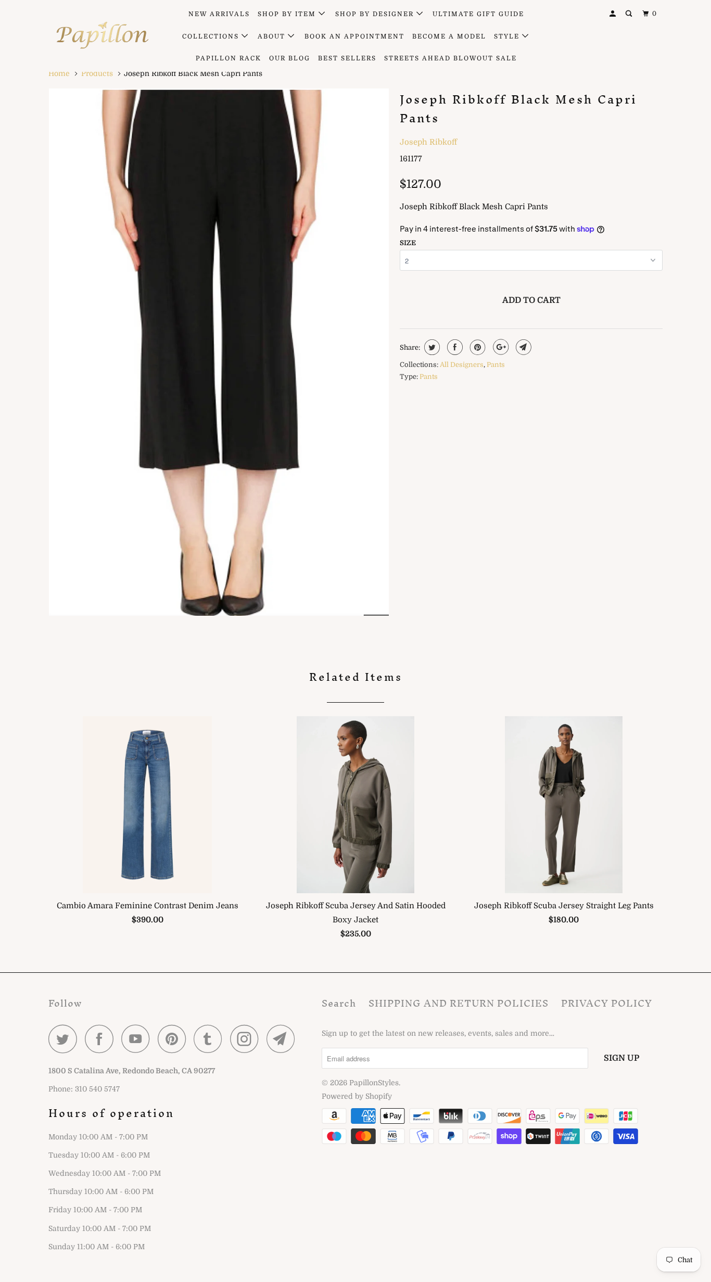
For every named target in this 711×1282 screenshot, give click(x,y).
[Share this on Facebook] (454, 347)
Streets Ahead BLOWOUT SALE (450, 58)
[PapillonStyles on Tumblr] (211, 1038)
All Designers (462, 365)
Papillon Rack (228, 58)
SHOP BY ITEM (288, 14)
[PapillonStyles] (101, 35)
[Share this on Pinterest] (476, 347)
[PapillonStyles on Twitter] (65, 1038)
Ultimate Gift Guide (478, 14)
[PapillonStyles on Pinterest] (175, 1038)
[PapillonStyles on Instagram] (247, 1038)
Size (408, 243)
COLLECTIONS (212, 36)
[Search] (630, 13)
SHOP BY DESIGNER (375, 14)
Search (339, 1003)
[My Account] (613, 13)
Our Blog (289, 58)
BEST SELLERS (347, 58)
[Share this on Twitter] (431, 347)
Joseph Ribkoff (428, 142)
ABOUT (273, 36)
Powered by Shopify (357, 1096)
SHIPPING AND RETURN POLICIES (459, 1003)
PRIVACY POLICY (606, 1003)
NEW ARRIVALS (219, 14)
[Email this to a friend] (522, 347)
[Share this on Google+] (499, 347)
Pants (496, 365)
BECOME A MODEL (449, 36)
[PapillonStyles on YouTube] (138, 1038)
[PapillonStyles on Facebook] (102, 1038)
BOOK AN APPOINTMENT (354, 36)
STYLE (508, 36)
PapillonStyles (374, 1082)
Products (97, 73)
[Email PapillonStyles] (283, 1038)
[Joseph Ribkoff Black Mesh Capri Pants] (218, 352)
